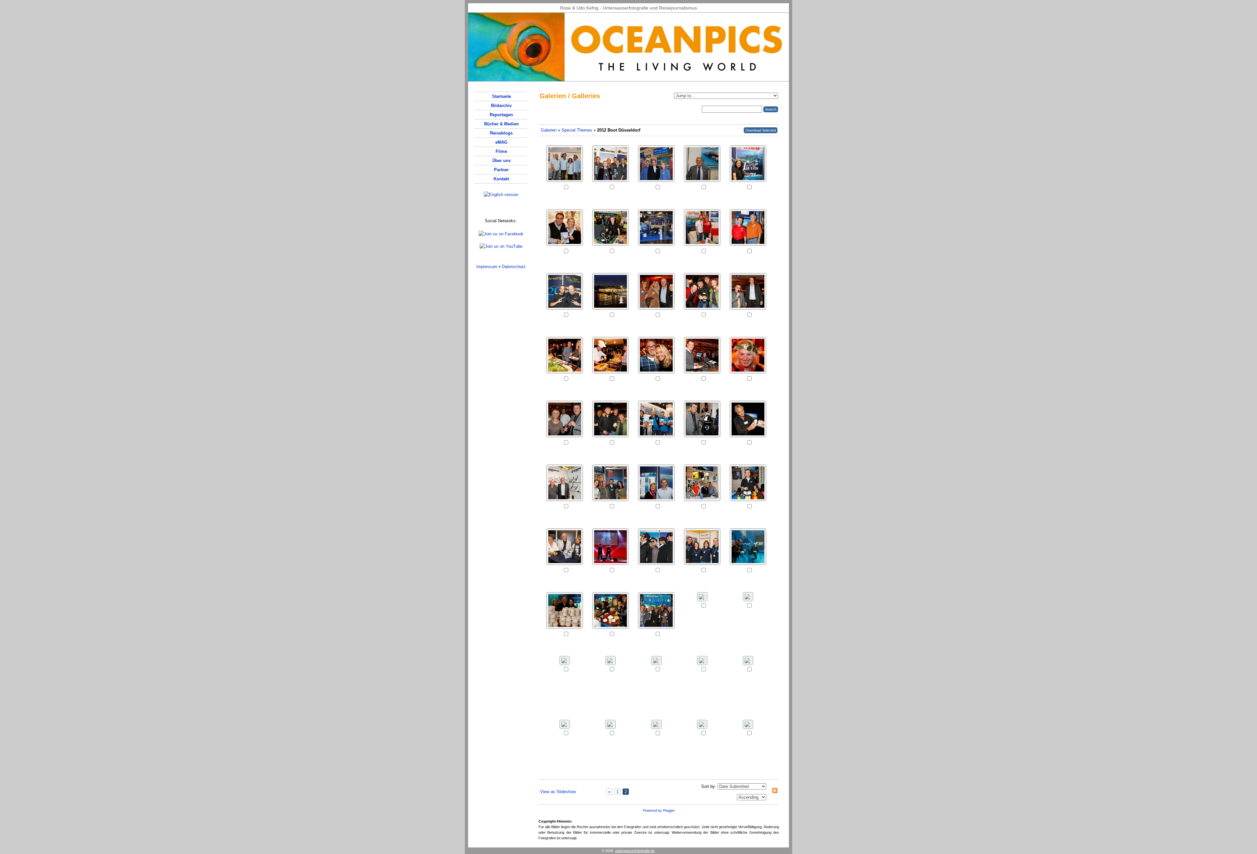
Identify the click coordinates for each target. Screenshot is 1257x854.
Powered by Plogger (659, 810)
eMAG (501, 142)
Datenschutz (514, 266)
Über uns (501, 160)
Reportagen (501, 114)
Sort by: (708, 786)
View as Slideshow (558, 791)
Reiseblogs (501, 133)
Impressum (487, 266)
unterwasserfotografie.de (635, 851)
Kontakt (501, 178)
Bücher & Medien (501, 123)
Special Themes (576, 130)
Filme (501, 151)
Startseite (501, 96)
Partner (501, 169)
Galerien (548, 130)
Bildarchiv (501, 105)
